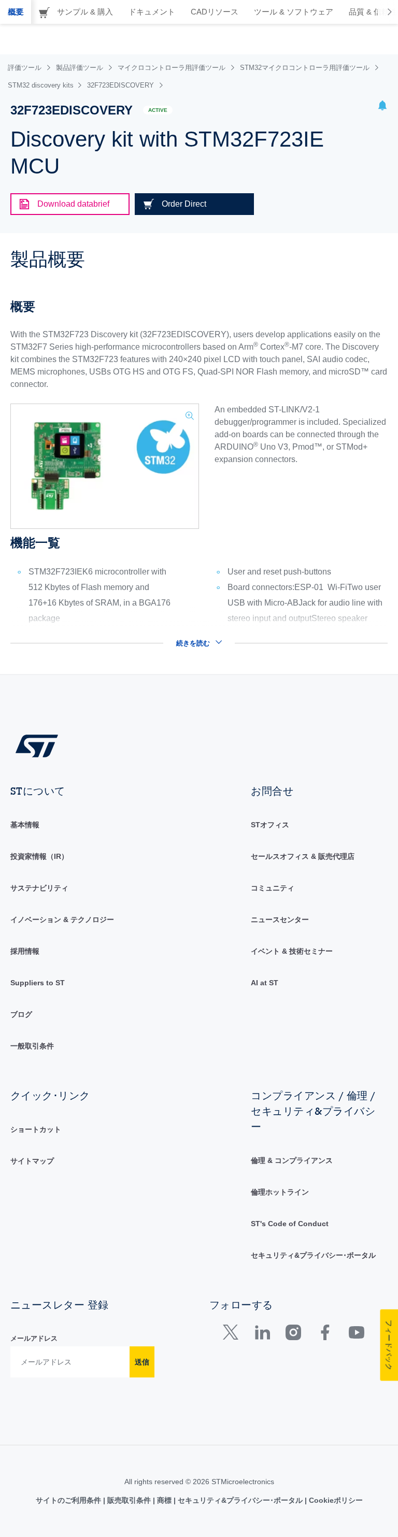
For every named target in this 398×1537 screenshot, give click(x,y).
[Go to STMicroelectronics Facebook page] (324, 1334)
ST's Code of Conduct (290, 1223)
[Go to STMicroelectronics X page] (233, 1334)
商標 (164, 1500)
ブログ (21, 1014)
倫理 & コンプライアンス (292, 1160)
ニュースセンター (280, 919)
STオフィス (270, 825)
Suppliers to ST (37, 983)
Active (157, 110)
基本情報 (24, 825)
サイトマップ (32, 1161)
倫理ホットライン (280, 1192)
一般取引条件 (32, 1046)
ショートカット (35, 1129)
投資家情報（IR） (39, 856)
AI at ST (264, 983)
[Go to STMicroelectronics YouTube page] (356, 1334)
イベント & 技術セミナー (292, 951)
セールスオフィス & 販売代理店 (302, 856)
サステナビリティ (39, 888)
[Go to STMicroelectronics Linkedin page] (262, 1334)
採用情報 (24, 951)
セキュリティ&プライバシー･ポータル (313, 1255)
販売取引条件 (129, 1500)
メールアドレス (34, 1338)
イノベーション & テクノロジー (62, 919)
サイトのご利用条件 (69, 1500)
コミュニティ (272, 888)
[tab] (15, 12)
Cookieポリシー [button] (335, 1500)
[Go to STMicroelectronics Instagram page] (293, 1334)
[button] (382, 106)
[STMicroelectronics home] (37, 745)
